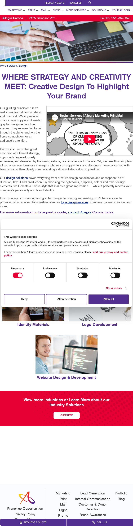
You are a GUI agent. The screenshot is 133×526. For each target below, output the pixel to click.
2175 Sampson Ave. (29, 18)
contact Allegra (79, 212)
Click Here (66, 415)
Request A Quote (54, 3)
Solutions (99, 10)
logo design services (74, 202)
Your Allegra (121, 10)
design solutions (17, 178)
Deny (24, 299)
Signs (56, 10)
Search (90, 3)
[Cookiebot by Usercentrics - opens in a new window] (114, 224)
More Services (76, 10)
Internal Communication (92, 499)
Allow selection (66, 299)
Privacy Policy (25, 514)
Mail (44, 10)
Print (31, 10)
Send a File (75, 3)
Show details (114, 288)
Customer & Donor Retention (92, 507)
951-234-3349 (120, 18)
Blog (121, 499)
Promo (63, 515)
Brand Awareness (92, 515)
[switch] (50, 275)
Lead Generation (92, 493)
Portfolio (121, 493)
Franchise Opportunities (25, 508)
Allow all (108, 299)
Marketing (15, 10)
